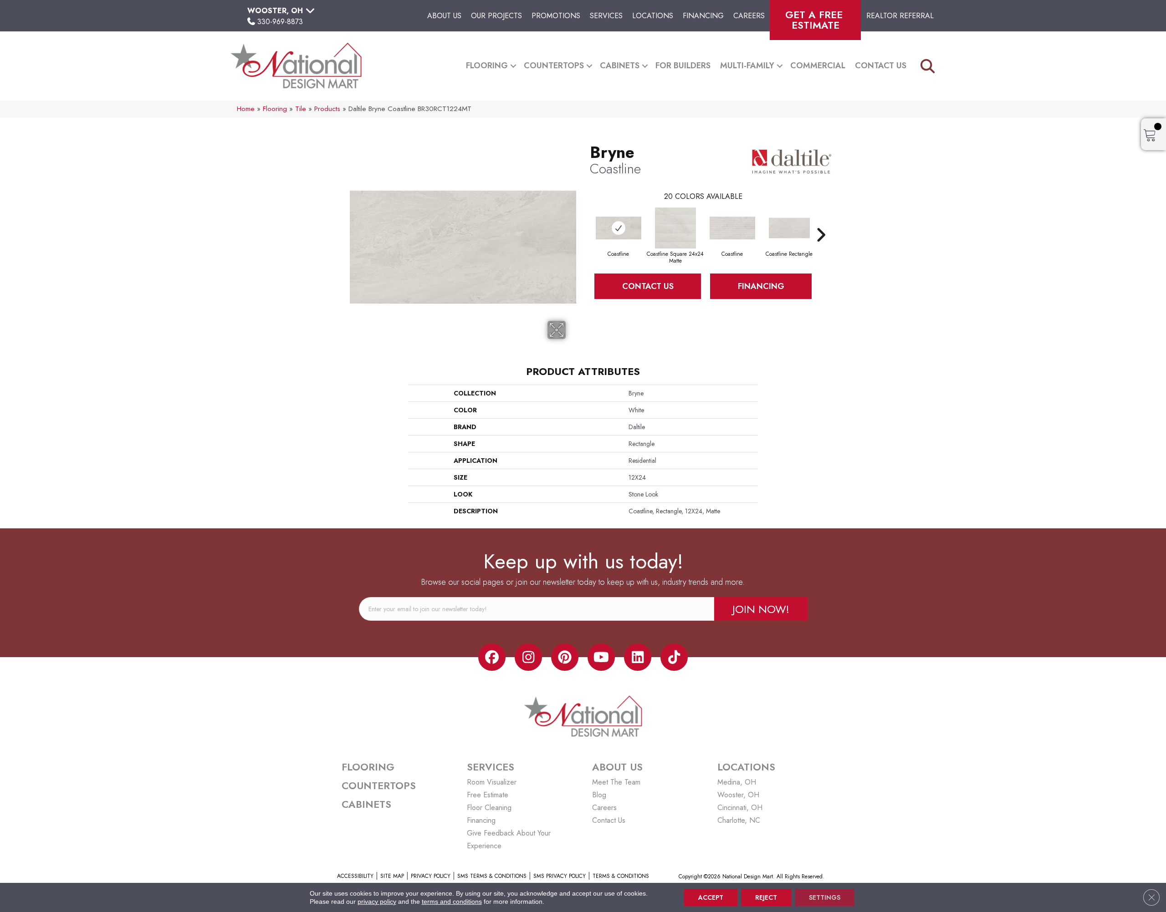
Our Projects (496, 15)
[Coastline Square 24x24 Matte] (675, 228)
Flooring (487, 65)
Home (246, 109)
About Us (444, 15)
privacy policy (377, 901)
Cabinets (619, 65)
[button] (513, 65)
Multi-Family (747, 65)
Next (821, 221)
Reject (766, 897)
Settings (824, 897)
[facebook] (492, 657)
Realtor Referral (900, 15)
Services (606, 15)
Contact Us (880, 65)
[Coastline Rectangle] (789, 228)
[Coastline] (618, 228)
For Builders (683, 65)
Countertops (554, 65)
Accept (710, 897)
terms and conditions (452, 901)
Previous (585, 221)
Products (327, 109)
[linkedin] (637, 657)
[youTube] (601, 657)
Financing (703, 15)
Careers (749, 15)
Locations (652, 15)
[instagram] (528, 657)
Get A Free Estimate (815, 19)
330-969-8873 (280, 21)
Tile (300, 109)
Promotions (556, 15)
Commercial (817, 65)
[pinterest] (564, 657)
